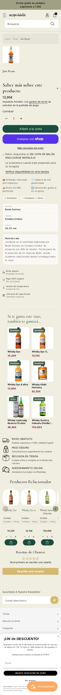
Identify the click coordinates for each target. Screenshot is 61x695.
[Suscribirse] (54, 600)
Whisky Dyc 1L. (29, 510)
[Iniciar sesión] (47, 15)
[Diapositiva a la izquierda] (5, 509)
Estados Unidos (13, 219)
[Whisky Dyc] (11, 497)
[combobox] (31, 24)
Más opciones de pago (30, 147)
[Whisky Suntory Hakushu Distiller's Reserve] (47, 497)
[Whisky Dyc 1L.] (29, 497)
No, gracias (30, 680)
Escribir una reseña (30, 571)
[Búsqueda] (52, 24)
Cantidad (8, 111)
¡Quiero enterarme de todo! (30, 673)
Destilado (12, 198)
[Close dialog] (58, 636)
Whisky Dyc (11, 510)
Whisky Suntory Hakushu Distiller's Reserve (47, 513)
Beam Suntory (13, 209)
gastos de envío (38, 101)
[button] (6, 15)
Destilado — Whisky (11, 522)
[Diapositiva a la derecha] (55, 509)
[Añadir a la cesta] (11, 542)
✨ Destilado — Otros (32, 198)
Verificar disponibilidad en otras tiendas (27, 171)
